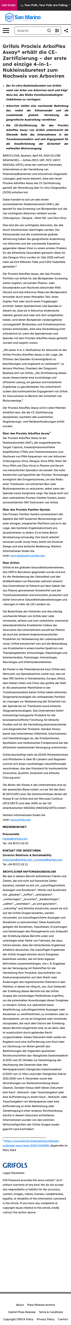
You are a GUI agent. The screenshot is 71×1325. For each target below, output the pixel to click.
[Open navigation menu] (6, 30)
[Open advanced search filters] (57, 30)
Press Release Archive (41, 1304)
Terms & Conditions (51, 1312)
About (20, 1304)
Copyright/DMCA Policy (18, 1319)
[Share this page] (66, 30)
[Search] (49, 30)
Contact (63, 1319)
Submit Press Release (22, 1312)
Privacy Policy (45, 1319)
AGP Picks (8, 5)
